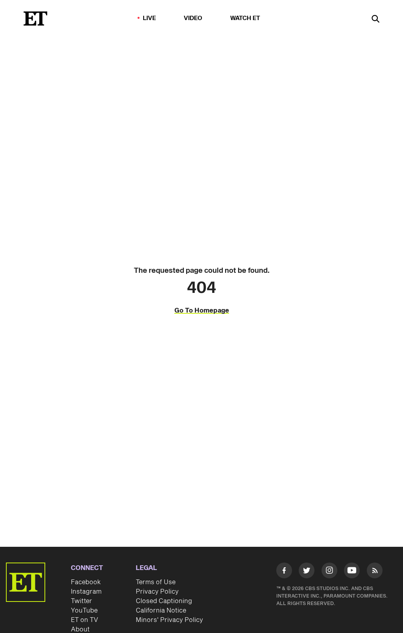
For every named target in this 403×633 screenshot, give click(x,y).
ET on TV (84, 620)
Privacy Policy (157, 591)
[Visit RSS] (375, 572)
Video (193, 18)
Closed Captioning (164, 601)
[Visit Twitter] (306, 572)
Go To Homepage (201, 310)
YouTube (84, 610)
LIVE (149, 18)
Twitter (81, 601)
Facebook (86, 582)
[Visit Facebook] (284, 572)
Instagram (86, 591)
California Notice (161, 610)
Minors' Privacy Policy (169, 620)
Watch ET (245, 18)
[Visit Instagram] (329, 572)
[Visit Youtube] (352, 570)
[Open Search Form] (375, 19)
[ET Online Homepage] (35, 18)
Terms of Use (156, 582)
